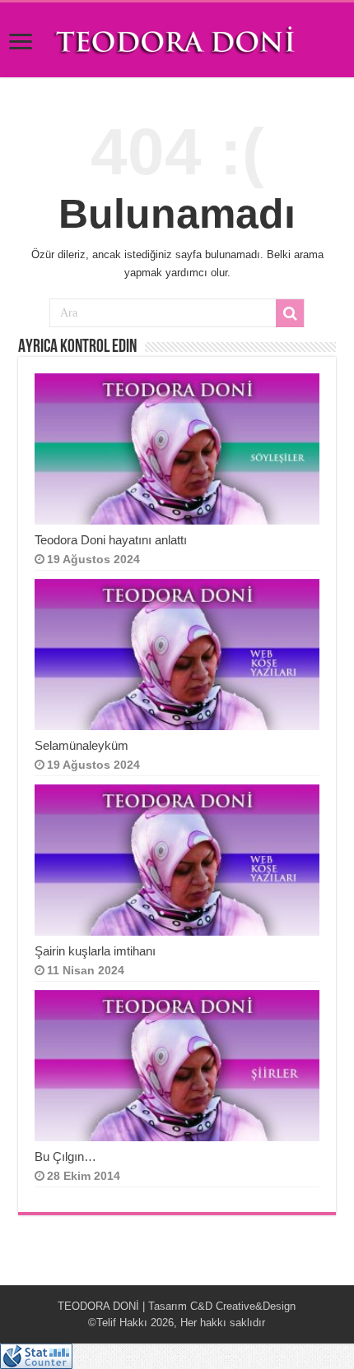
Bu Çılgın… (67, 1156)
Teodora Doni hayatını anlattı (111, 540)
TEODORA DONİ (98, 1306)
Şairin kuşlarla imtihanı (95, 951)
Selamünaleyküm (81, 745)
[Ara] (290, 313)
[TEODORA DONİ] (177, 38)
